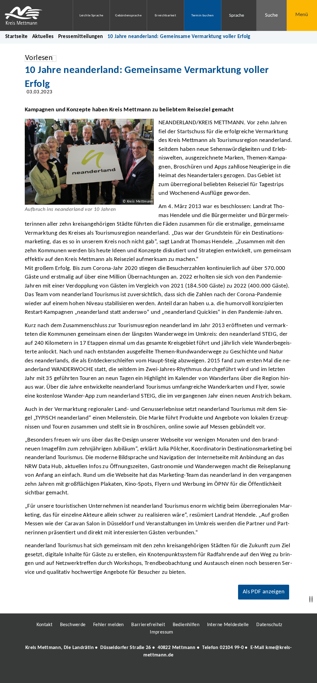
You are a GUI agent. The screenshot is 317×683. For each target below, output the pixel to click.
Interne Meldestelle (228, 624)
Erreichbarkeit (165, 15)
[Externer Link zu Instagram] (130, 673)
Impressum (161, 632)
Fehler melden (108, 624)
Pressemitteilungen (80, 36)
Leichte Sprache (91, 15)
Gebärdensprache (128, 15)
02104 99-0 (232, 647)
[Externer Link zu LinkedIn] (158, 673)
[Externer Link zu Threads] (144, 673)
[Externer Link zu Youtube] (172, 673)
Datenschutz (269, 624)
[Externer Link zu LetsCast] (199, 673)
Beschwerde (73, 624)
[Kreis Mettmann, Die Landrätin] (158, 651)
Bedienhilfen (186, 624)
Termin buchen (202, 15)
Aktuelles (43, 36)
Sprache (236, 15)
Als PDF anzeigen (263, 592)
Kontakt (45, 624)
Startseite (16, 36)
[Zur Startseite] (32, 15)
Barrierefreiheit (148, 624)
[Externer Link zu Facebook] (116, 673)
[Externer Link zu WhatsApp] (186, 673)
